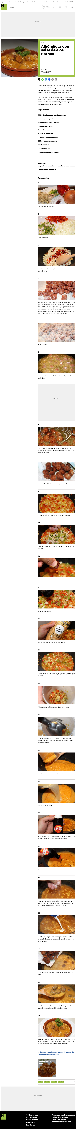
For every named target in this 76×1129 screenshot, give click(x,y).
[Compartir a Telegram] (46, 79)
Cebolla (61, 1082)
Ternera (47, 1082)
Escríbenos (30, 1125)
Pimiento (54, 1082)
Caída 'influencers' (46, 2)
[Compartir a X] (39, 79)
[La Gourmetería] (4, 7)
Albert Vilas (44, 69)
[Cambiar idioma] (66, 7)
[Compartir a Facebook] (49, 79)
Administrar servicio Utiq (61, 1121)
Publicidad (30, 1123)
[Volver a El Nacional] (46, 7)
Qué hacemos (31, 1117)
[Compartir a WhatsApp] (42, 79)
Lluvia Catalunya (58, 2)
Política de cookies (59, 1119)
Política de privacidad (60, 1117)
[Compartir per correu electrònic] (52, 79)
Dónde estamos (32, 1119)
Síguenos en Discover (7, 2)
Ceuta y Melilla (69, 2)
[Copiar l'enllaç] (56, 79)
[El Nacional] (3, 1117)
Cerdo (40, 1082)
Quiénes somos (32, 1115)
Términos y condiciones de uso (63, 1115)
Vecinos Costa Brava (33, 2)
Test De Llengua (20, 2)
